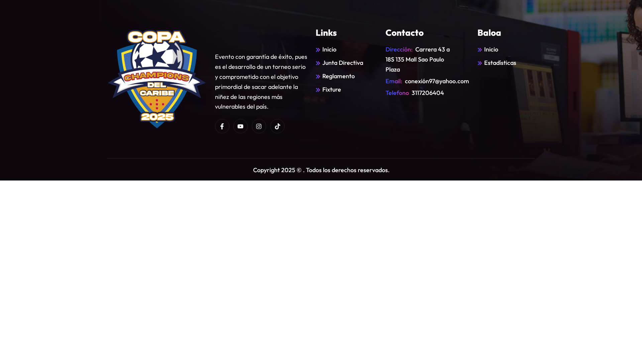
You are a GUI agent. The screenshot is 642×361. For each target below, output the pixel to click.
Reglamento (338, 76)
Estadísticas (500, 63)
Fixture (331, 89)
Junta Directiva (342, 63)
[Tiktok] (277, 126)
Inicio (329, 49)
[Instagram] (259, 126)
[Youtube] (240, 126)
